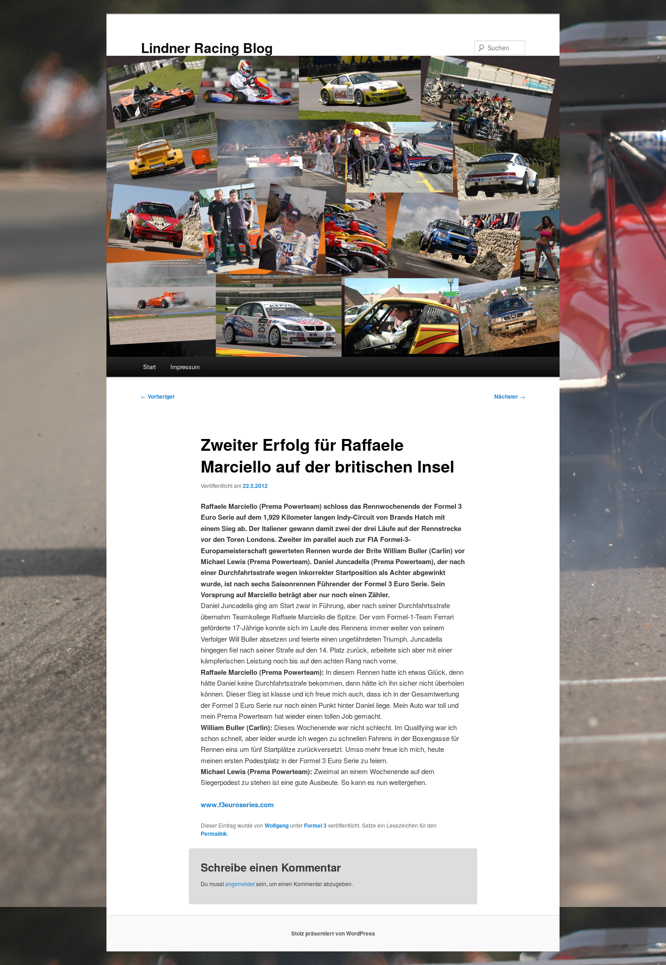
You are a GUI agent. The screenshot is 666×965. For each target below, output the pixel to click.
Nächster (509, 396)
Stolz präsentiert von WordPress (333, 933)
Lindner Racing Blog (207, 47)
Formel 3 (315, 825)
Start (149, 366)
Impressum (185, 366)
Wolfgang (277, 825)
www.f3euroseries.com (237, 804)
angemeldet (240, 883)
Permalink (214, 833)
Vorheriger (158, 396)
